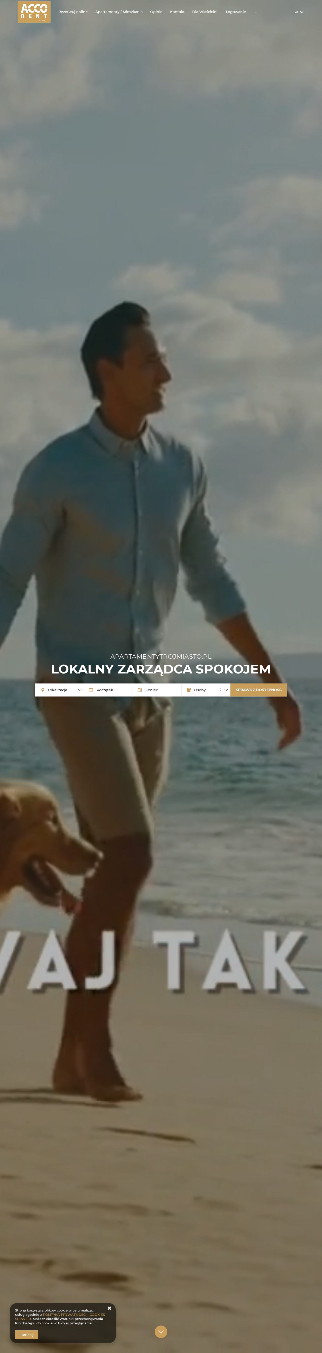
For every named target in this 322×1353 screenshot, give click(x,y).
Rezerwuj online (73, 12)
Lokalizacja (57, 690)
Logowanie (236, 12)
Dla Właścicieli (205, 12)
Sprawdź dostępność (259, 690)
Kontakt (177, 12)
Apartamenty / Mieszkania (119, 12)
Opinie (156, 12)
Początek (105, 690)
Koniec (151, 690)
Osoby (200, 690)
